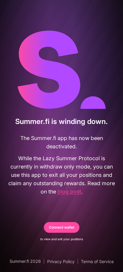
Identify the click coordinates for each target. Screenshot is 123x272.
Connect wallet (61, 227)
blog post (69, 191)
